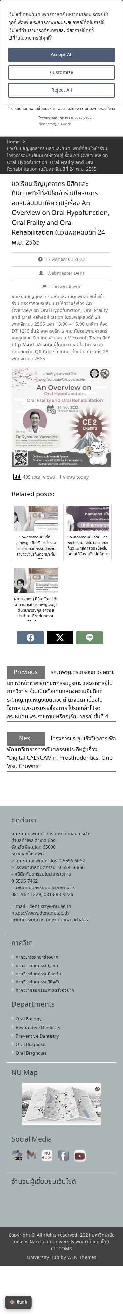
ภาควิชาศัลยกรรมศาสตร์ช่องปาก (45, 990)
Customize (61, 72)
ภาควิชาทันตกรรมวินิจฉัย (38, 982)
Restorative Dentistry (38, 1028)
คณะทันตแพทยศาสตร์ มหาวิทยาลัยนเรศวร (63, 14)
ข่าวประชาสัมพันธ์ (65, 287)
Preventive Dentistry (37, 1036)
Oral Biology (29, 1019)
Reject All (61, 90)
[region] (61, 52)
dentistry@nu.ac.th (55, 124)
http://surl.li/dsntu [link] (32, 345)
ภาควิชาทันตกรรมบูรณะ (37, 966)
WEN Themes (81, 1257)
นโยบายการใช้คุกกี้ (34, 38)
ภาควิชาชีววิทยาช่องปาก (37, 957)
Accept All (61, 55)
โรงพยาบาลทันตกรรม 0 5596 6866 (65, 118)
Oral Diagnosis (31, 1045)
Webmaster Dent (65, 273)
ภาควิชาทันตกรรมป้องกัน (38, 974)
